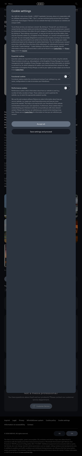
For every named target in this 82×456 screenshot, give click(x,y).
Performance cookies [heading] (19, 88)
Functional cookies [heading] (18, 76)
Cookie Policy (58, 48)
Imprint (24, 51)
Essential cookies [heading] (18, 56)
